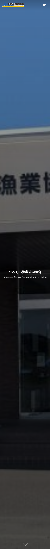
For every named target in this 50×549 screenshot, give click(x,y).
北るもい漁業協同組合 (25, 272)
